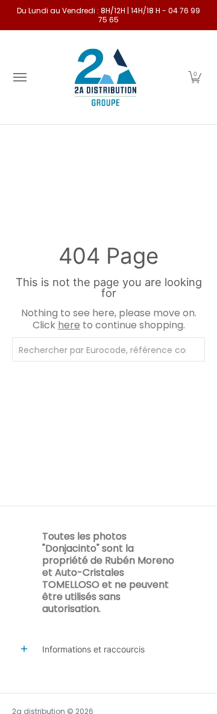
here (69, 325)
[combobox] (108, 349)
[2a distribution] (105, 77)
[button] (194, 77)
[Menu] (19, 77)
